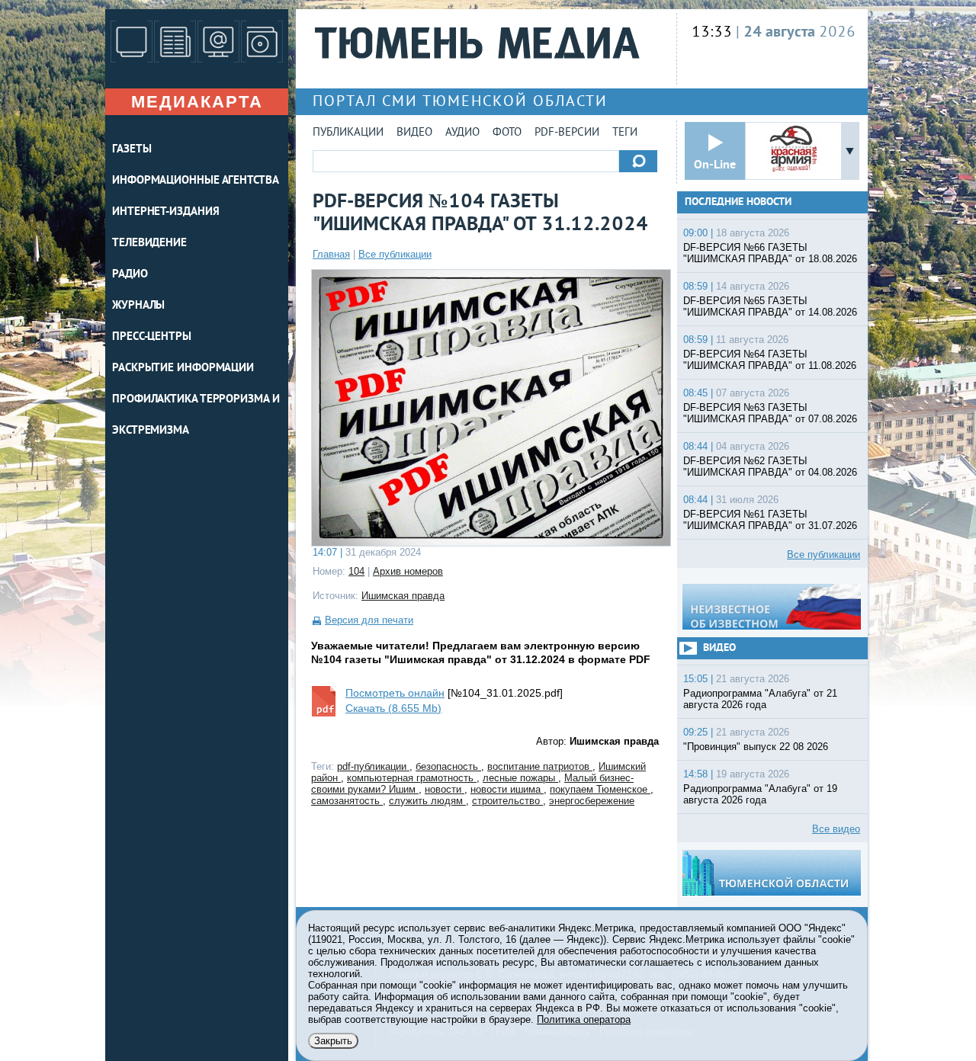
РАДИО (130, 275)
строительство (507, 800)
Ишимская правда (403, 595)
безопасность (448, 766)
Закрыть (333, 1041)
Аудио (462, 133)
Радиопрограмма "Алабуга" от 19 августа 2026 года (760, 794)
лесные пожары (520, 778)
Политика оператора (584, 1019)
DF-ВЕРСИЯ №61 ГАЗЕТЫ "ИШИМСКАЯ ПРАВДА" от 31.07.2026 (770, 519)
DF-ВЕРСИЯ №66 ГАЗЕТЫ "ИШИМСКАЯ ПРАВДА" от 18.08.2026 (770, 253)
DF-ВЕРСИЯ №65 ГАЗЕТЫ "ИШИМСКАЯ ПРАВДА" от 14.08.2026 (770, 306)
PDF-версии (567, 133)
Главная (331, 254)
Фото (507, 133)
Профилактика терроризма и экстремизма (196, 415)
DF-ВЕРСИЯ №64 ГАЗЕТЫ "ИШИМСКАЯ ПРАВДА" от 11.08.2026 (769, 359)
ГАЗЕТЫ (131, 150)
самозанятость (347, 800)
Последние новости (738, 202)
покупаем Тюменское (600, 789)
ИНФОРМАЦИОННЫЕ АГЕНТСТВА (195, 181)
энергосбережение (591, 800)
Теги (624, 133)
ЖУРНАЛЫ (138, 306)
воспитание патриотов (539, 766)
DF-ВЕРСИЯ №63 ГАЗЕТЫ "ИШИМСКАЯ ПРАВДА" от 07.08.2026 (770, 413)
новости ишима (507, 789)
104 (356, 571)
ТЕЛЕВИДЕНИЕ (149, 243)
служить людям (427, 800)
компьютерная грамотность (412, 778)
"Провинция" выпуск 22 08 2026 (755, 746)
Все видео (836, 829)
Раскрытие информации (183, 368)
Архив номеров (408, 571)
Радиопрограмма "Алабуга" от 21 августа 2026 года (760, 699)
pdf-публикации (373, 766)
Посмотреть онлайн (395, 693)
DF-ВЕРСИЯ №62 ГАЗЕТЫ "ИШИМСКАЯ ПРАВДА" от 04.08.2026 (770, 466)
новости (444, 789)
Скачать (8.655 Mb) (393, 708)
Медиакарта (197, 101)
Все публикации (395, 254)
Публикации (348, 133)
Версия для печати (369, 620)
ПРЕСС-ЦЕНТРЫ (151, 337)
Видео (414, 133)
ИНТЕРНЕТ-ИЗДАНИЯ (165, 212)
